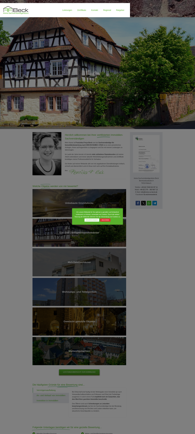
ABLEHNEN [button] (105, 220)
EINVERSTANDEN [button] (92, 220)
